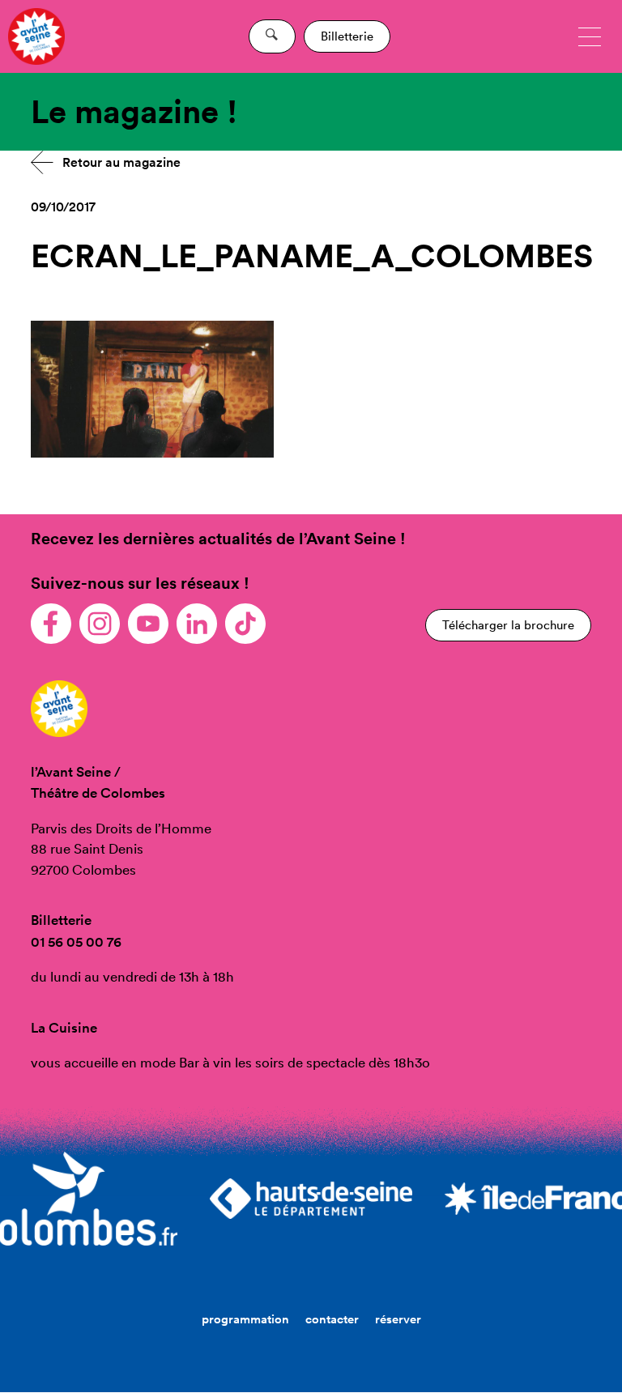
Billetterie (347, 36)
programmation (245, 1318)
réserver (398, 1318)
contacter (332, 1318)
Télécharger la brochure (508, 625)
